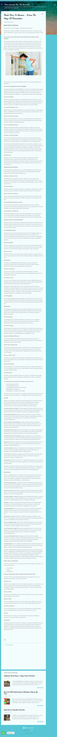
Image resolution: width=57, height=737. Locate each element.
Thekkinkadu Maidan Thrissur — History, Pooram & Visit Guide (19, 676)
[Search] (55, 5)
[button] (42, 14)
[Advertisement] (51, 32)
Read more (40, 687)
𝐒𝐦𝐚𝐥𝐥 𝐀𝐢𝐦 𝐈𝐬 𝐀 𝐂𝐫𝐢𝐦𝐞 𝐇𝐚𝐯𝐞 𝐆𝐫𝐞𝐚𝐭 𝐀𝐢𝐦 (14, 710)
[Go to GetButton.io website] (3, 735)
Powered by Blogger (29, 728)
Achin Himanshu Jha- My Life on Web (17, 4)
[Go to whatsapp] (3, 733)
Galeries (31, 730)
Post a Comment (9, 644)
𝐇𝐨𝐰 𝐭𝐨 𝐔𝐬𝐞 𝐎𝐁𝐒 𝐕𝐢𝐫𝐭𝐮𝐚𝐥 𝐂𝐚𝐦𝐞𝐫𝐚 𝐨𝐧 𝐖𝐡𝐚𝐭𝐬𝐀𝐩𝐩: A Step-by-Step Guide (21, 693)
